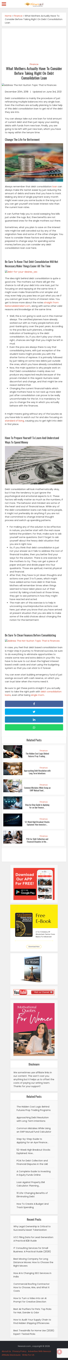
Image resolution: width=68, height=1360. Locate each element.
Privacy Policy (19, 1351)
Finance (18, 15)
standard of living (14, 420)
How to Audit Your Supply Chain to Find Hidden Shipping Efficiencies (32, 1321)
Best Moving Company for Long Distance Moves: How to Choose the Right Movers (33, 1262)
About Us (6, 1351)
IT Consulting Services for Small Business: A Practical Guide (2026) (32, 1250)
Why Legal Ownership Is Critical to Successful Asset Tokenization (32, 1228)
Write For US (28, 1354)
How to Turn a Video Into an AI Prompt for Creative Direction (29, 1300)
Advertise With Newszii (39, 1351)
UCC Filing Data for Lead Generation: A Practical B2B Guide (33, 1239)
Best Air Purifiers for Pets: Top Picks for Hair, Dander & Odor (32, 1310)
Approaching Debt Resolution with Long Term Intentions (37, 772)
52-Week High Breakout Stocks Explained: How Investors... (37, 823)
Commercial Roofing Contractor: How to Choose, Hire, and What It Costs (31, 1287)
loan (54, 186)
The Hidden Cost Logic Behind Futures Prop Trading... (37, 755)
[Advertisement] (34, 43)
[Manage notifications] (59, 1351)
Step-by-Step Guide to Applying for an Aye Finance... (37, 806)
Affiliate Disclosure (11, 1354)
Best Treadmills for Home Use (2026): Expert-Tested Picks (34, 1332)
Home (8, 15)
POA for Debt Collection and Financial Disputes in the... (37, 840)
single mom (37, 695)
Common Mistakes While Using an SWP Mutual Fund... (37, 789)
